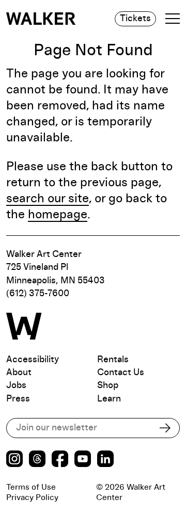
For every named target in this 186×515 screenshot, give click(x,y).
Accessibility (32, 359)
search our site (47, 198)
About (19, 372)
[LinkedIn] (105, 460)
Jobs (16, 385)
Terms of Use (31, 487)
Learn (109, 399)
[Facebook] (60, 460)
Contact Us (120, 372)
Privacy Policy (32, 497)
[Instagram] (14, 460)
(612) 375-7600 (37, 293)
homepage (57, 214)
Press (18, 399)
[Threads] (37, 460)
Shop (107, 385)
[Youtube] (82, 460)
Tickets (135, 18)
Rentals (113, 359)
